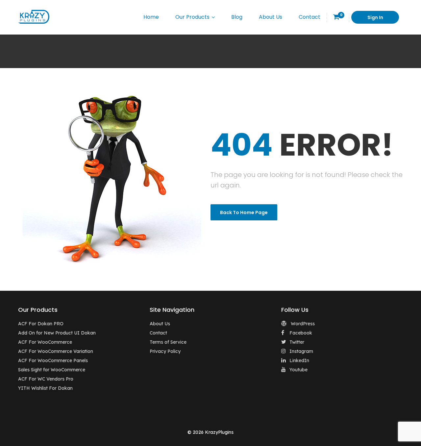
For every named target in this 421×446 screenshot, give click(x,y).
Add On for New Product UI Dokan (57, 333)
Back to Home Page (244, 212)
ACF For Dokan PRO (40, 324)
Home (151, 17)
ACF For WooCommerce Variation (55, 351)
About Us (270, 17)
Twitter (296, 342)
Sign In (375, 17)
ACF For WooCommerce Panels (53, 360)
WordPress (302, 324)
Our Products (192, 17)
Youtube (298, 370)
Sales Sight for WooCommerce (51, 370)
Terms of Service (168, 342)
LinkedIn (299, 360)
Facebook (300, 333)
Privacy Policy (165, 351)
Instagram (301, 351)
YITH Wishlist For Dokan (45, 388)
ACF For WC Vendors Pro (45, 379)
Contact (309, 17)
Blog (236, 17)
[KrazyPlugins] (33, 16)
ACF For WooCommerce (45, 342)
